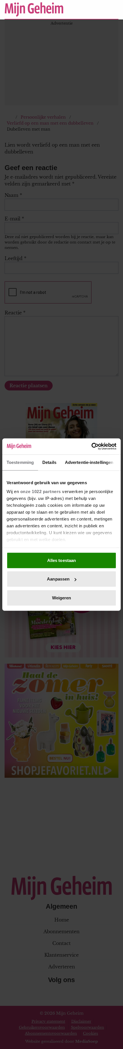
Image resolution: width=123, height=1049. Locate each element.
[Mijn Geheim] (34, 9)
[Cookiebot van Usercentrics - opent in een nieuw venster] (91, 446)
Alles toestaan (61, 560)
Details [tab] (49, 462)
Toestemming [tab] (20, 462)
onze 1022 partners (40, 491)
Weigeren (61, 597)
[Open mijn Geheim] (97, 9)
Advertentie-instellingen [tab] (89, 462)
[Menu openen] (79, 9)
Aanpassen (58, 579)
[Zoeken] (113, 9)
